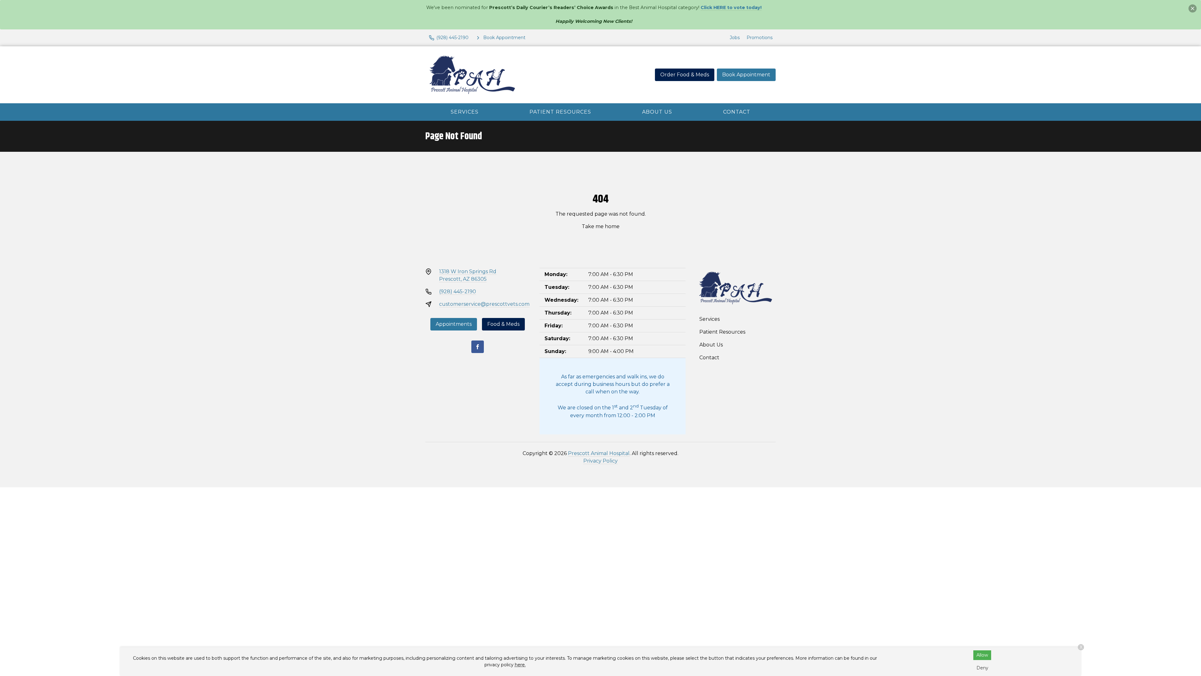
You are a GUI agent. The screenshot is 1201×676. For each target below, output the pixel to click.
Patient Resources (560, 112)
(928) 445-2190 (457, 291)
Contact (736, 112)
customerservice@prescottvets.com (484, 304)
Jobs (735, 37)
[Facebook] (477, 347)
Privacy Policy (600, 461)
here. (520, 665)
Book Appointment (746, 75)
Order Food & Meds (684, 75)
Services (465, 112)
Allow (982, 655)
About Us (657, 112)
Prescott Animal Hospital (599, 453)
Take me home (601, 226)
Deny (982, 668)
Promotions (760, 37)
